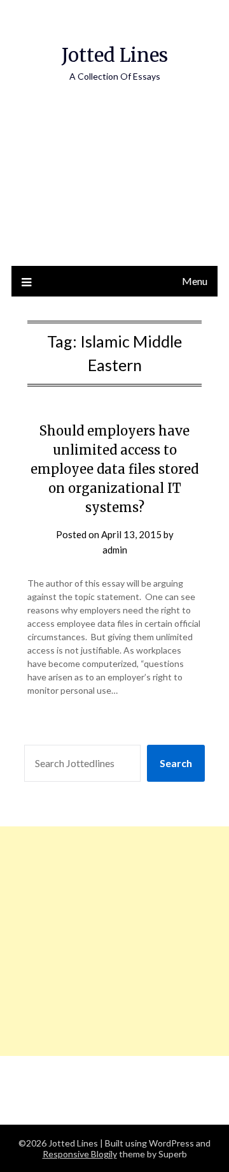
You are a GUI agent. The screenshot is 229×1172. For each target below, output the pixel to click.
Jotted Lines (115, 55)
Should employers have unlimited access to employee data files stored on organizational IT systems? (114, 469)
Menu (194, 281)
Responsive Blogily (80, 1153)
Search (176, 763)
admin (114, 549)
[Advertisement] (114, 187)
